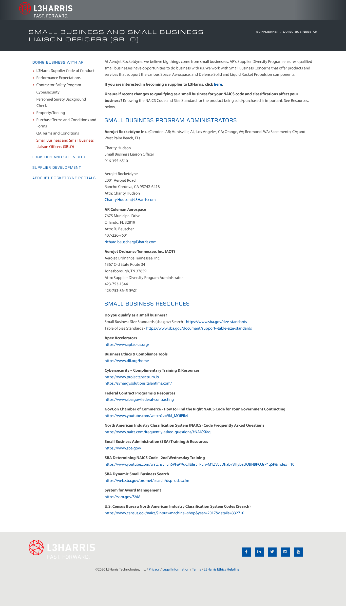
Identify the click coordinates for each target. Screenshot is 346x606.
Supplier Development (56, 167)
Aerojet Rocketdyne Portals (64, 178)
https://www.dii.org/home (127, 360)
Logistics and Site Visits (58, 157)
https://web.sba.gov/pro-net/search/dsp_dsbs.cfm (147, 480)
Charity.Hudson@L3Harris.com (130, 199)
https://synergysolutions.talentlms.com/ (138, 383)
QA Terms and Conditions (57, 133)
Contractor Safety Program (58, 84)
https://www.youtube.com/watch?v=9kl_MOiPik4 (146, 415)
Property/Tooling (50, 112)
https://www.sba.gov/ (123, 448)
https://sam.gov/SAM (122, 496)
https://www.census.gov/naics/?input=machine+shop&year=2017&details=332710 (174, 513)
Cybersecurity (48, 92)
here (218, 84)
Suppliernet (267, 32)
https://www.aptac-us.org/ (127, 344)
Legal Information (175, 569)
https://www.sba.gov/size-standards (216, 321)
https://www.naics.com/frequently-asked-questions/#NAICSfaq (157, 431)
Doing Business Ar (300, 32)
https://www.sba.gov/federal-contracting (139, 399)
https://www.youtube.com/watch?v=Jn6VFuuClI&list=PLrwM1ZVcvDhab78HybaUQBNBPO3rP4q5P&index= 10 (199, 464)
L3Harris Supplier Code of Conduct (65, 70)
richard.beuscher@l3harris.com (131, 241)
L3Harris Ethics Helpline (222, 569)
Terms (196, 569)
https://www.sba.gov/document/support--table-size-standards (199, 328)
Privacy (154, 569)
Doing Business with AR (58, 62)
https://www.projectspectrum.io (132, 377)
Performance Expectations (58, 77)
